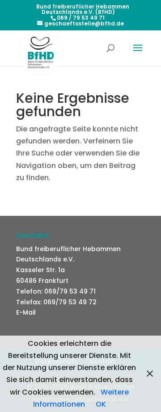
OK (101, 404)
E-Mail (26, 312)
